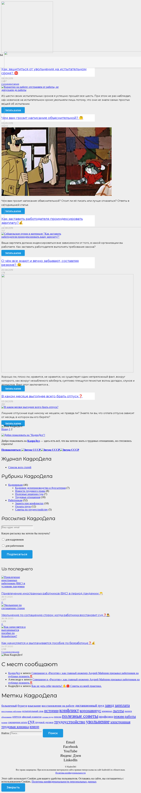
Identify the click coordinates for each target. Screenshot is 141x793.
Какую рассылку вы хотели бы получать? (25, 533)
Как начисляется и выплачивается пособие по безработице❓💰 (48, 643)
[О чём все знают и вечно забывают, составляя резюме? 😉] (67, 371)
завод (109, 705)
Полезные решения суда (29, 494)
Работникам (15, 500)
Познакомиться (11, 449)
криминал (107, 711)
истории (51, 710)
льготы (118, 711)
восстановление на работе (58, 705)
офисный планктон (32, 716)
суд (31, 721)
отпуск (16, 716)
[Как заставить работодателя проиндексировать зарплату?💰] (35, 236)
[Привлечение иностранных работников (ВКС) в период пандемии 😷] (15, 586)
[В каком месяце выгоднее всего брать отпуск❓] (29, 407)
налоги (128, 711)
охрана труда (47, 717)
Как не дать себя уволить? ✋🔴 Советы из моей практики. (66, 686)
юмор (34, 726)
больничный (9, 705)
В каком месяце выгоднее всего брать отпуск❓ (42, 396)
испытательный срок (33, 711)
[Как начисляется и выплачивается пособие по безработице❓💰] (15, 636)
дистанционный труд (89, 705)
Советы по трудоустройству (31, 509)
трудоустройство (69, 721)
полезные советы (80, 716)
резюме (4, 722)
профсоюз (106, 716)
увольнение (98, 721)
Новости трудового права (30, 491)
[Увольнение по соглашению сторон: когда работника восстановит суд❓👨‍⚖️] (15, 608)
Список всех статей (19, 467)
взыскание (34, 705)
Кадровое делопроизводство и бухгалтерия (40, 487)
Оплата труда (23, 506)
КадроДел (14, 673)
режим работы (125, 716)
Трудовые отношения (27, 497)
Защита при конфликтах (29, 503)
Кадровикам (15, 484)
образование (6, 717)
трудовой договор (44, 722)
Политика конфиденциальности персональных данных (64, 781)
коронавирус (90, 710)
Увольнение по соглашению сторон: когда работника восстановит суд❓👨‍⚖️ (55, 615)
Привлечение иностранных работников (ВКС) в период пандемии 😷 (52, 593)
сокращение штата (17, 722)
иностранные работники (11, 711)
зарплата (122, 705)
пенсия (57, 716)
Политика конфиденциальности (70, 773)
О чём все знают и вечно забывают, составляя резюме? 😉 (40, 263)
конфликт (69, 710)
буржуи (22, 705)
